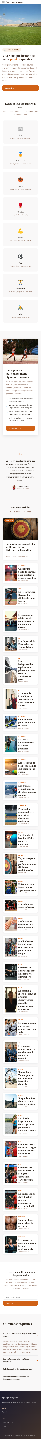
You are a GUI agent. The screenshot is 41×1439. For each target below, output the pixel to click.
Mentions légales (7, 1423)
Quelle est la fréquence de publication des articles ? (19, 1335)
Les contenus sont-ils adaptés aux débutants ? (16, 1360)
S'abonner (9, 1303)
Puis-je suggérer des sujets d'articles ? (18, 1369)
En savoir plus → (15, 428)
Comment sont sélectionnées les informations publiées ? (16, 1377)
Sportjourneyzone (13, 2)
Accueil (4, 1412)
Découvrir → (9, 88)
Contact (4, 1426)
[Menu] (37, 2)
